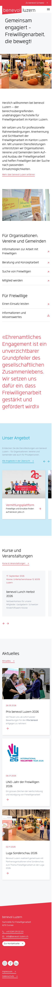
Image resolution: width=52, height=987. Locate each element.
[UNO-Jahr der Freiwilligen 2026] (26, 772)
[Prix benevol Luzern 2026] (26, 701)
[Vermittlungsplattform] (23, 494)
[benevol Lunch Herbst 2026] (23, 593)
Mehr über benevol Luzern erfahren (18, 174)
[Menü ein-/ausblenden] (48, 9)
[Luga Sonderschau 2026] (26, 844)
